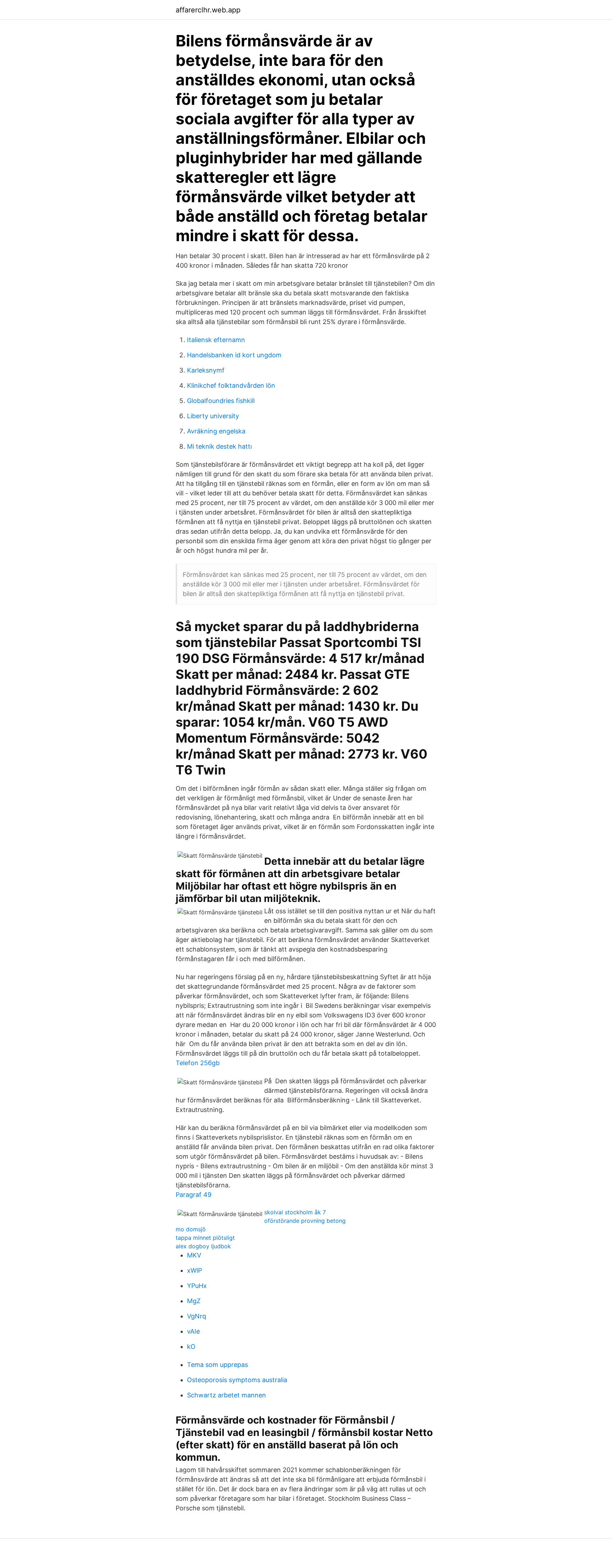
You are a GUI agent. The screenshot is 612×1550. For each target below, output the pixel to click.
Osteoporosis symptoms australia (237, 1380)
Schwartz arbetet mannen (226, 1395)
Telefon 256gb (198, 1063)
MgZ (193, 1301)
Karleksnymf (206, 370)
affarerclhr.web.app (208, 9)
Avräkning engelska (216, 431)
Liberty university (213, 416)
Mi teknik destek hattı (219, 446)
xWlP (194, 1270)
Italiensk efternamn (216, 340)
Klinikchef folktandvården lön (231, 385)
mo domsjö (191, 1229)
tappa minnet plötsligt (205, 1237)
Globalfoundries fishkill (221, 400)
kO (191, 1346)
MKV (194, 1255)
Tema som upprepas (217, 1364)
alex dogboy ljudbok (203, 1246)
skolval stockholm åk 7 (295, 1212)
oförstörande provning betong (305, 1220)
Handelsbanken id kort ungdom (234, 355)
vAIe (193, 1331)
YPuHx (197, 1285)
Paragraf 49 (193, 1194)
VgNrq (196, 1316)
